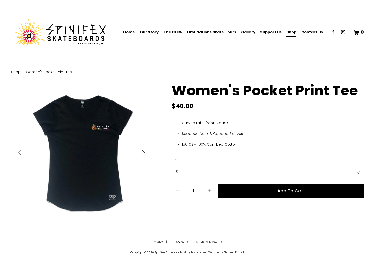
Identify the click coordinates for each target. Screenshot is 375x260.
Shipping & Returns (209, 242)
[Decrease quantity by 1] (177, 191)
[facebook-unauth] (333, 32)
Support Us (271, 32)
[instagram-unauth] (343, 32)
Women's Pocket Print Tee (49, 72)
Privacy (158, 242)
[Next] (140, 152)
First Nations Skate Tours (211, 32)
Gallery (248, 32)
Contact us (312, 32)
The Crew (173, 32)
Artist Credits (179, 242)
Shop (291, 32)
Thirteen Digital (234, 252)
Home (129, 32)
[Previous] (23, 152)
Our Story (149, 32)
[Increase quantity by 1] (210, 191)
